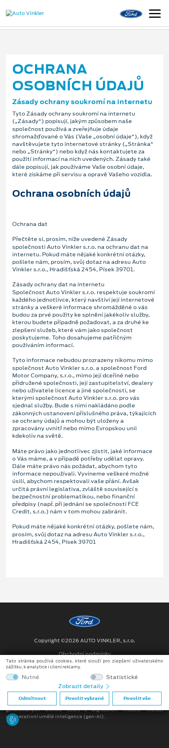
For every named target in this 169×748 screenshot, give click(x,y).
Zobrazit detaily (81, 686)
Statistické (122, 677)
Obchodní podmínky (85, 654)
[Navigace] (155, 14)
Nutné (30, 677)
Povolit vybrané (84, 698)
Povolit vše (137, 698)
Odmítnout (32, 698)
